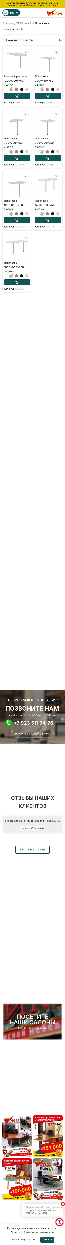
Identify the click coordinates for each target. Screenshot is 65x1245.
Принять (47, 1240)
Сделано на (25, 828)
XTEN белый (24, 23)
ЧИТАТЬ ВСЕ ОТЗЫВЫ (32, 849)
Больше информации (23, 1239)
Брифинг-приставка (15, 76)
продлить (53, 820)
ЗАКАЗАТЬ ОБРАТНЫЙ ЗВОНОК (32, 733)
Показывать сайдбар (20, 40)
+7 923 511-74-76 (33, 723)
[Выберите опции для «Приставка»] (48, 96)
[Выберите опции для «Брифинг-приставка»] (17, 96)
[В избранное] (25, 51)
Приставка (41, 76)
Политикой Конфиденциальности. (32, 1232)
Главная (7, 23)
